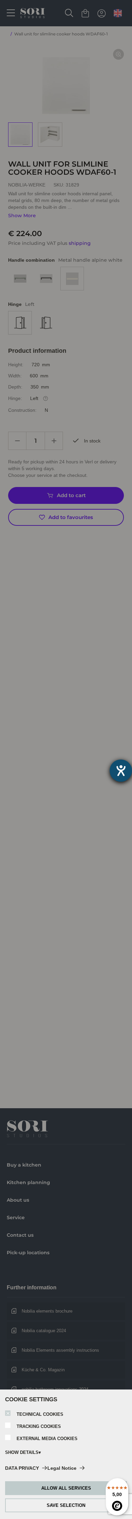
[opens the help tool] (121, 771)
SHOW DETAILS (22, 1452)
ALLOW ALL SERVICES (66, 1488)
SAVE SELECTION (66, 1505)
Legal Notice (61, 1468)
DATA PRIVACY (22, 1468)
